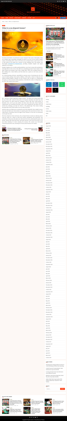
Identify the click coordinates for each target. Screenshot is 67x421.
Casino (2, 17)
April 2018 (48, 328)
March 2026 (48, 137)
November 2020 (49, 260)
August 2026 (48, 126)
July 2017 (48, 348)
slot (34, 17)
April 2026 (48, 135)
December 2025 (49, 144)
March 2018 (48, 330)
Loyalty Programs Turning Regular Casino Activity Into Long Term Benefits (37, 140)
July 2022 (48, 214)
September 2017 (49, 344)
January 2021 (48, 255)
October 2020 (48, 262)
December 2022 (49, 203)
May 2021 (48, 246)
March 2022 (48, 223)
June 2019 (48, 298)
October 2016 (48, 357)
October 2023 (48, 187)
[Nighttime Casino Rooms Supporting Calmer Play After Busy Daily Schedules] (49, 72)
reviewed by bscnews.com (15, 63)
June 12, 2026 (57, 67)
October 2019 (48, 289)
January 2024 (48, 180)
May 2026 (48, 132)
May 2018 (48, 325)
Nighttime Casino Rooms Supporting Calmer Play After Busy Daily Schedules (59, 72)
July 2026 (48, 128)
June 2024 (48, 169)
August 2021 (48, 239)
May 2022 (48, 219)
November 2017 (49, 339)
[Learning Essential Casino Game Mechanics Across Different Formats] (49, 64)
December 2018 (49, 310)
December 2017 (49, 337)
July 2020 (48, 269)
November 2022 (49, 205)
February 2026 (49, 139)
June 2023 (48, 196)
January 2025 (48, 160)
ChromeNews (36, 419)
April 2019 (48, 303)
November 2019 (49, 287)
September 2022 (49, 210)
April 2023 (48, 201)
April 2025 (48, 153)
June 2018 (48, 323)
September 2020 (49, 264)
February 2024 (49, 178)
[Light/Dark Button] (57, 17)
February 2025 (49, 157)
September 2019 (49, 291)
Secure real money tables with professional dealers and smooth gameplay (58, 410)
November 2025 (49, 146)
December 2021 (49, 230)
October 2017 (48, 341)
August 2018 (48, 319)
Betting (11, 17)
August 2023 (48, 191)
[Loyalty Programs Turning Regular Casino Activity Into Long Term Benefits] (26, 140)
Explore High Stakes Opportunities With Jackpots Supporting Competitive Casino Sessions (54, 380)
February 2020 (49, 280)
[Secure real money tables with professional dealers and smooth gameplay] (48, 410)
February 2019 (49, 307)
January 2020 (48, 282)
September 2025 (49, 148)
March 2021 (48, 250)
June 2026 (48, 130)
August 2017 (48, 346)
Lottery (29, 17)
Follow (63, 17)
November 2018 (49, 312)
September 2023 (49, 189)
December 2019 (49, 284)
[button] (59, 18)
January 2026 (48, 141)
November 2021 (49, 232)
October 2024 (48, 162)
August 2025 (48, 150)
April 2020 (48, 275)
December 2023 (49, 182)
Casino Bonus (48, 104)
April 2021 (48, 248)
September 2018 (49, 316)
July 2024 (48, 166)
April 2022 (48, 221)
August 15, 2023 (12, 30)
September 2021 (49, 237)
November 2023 (49, 185)
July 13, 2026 (34, 143)
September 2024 (49, 164)
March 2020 (48, 278)
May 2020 (48, 273)
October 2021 (48, 235)
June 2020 (48, 271)
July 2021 (48, 241)
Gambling (24, 17)
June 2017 (48, 350)
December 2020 (49, 257)
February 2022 (49, 225)
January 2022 (48, 228)
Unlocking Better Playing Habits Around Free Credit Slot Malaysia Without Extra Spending (16, 140)
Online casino (17, 17)
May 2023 (48, 198)
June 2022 (48, 216)
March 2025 (48, 155)
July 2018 (48, 321)
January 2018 (48, 335)
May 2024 (48, 171)
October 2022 (48, 207)
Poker (7, 17)
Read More (49, 51)
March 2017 (48, 355)
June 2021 (48, 244)
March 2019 (48, 305)
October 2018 (48, 314)
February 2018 (49, 332)
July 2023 (48, 194)
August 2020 (48, 266)
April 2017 (48, 353)
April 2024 (48, 173)
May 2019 (48, 300)
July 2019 (48, 296)
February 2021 (49, 253)
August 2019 (48, 294)
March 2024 (48, 176)
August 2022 (48, 212)
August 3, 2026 (55, 45)
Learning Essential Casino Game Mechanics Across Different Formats (59, 64)
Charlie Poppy (5, 30)
